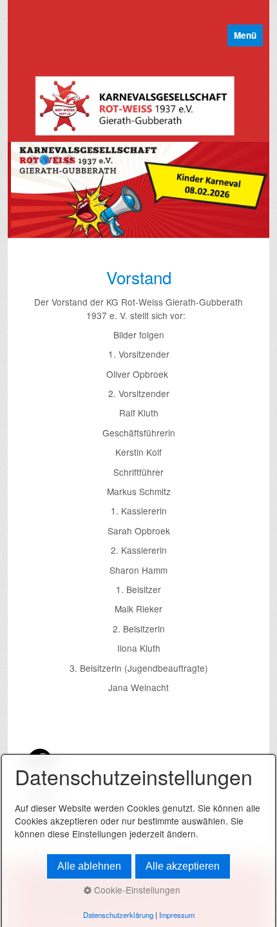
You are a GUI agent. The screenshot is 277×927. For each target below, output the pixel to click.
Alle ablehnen (89, 866)
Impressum (177, 915)
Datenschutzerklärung (118, 915)
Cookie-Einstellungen (135, 889)
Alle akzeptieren (183, 866)
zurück (23, 192)
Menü (245, 35)
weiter (253, 192)
